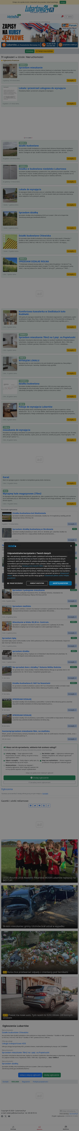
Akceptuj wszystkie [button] (60, 583)
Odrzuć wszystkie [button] (37, 583)
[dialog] (39, 565)
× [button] (71, 546)
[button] (15, 583)
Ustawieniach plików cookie (53, 576)
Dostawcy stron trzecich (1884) (32, 566)
